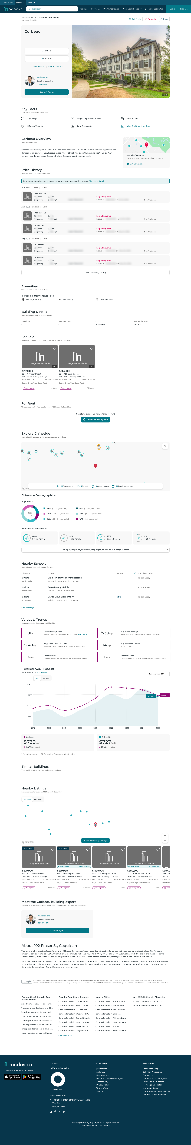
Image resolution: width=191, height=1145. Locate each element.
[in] (60, 1112)
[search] (52, 8)
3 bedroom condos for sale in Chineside (40, 1012)
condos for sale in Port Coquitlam (111, 1001)
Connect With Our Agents (155, 1078)
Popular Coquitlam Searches (73, 997)
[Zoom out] (165, 840)
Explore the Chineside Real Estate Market (35, 998)
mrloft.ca (31, 2)
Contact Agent (47, 92)
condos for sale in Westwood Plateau (75, 1014)
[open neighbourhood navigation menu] (141, 9)
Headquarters (102, 1075)
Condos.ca (8, 1070)
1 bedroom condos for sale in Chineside (39, 1008)
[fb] (56, 1112)
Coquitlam (34, 20)
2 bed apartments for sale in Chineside (39, 1020)
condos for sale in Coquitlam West (74, 1001)
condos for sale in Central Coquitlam (75, 1018)
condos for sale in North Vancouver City (114, 1030)
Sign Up (184, 9)
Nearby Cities (103, 997)
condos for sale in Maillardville (72, 1010)
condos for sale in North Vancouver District (116, 1022)
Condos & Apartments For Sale (157, 1091)
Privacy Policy (102, 1085)
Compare (30, 388)
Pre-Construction (111, 9)
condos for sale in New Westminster (113, 1010)
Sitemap (100, 1091)
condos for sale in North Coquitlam (74, 1005)
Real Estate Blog (150, 1069)
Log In (173, 9)
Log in (102, 181)
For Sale (83, 9)
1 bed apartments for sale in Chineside (39, 1016)
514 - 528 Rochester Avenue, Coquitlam (151, 1005)
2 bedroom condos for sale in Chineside (40, 1004)
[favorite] (54, 348)
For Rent (95, 9)
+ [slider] (165, 681)
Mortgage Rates (150, 1088)
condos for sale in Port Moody (110, 1005)
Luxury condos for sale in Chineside (38, 1033)
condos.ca (20, 2)
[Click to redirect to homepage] (13, 9)
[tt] (52, 1112)
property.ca (8, 2)
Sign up (92, 181)
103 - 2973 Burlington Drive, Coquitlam (150, 1001)
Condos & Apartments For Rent (157, 1094)
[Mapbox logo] (28, 488)
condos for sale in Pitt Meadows (111, 1018)
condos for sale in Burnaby (108, 1014)
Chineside (25, 20)
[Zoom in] (165, 835)
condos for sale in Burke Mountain (74, 1026)
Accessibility (102, 1081)
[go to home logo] (18, 1064)
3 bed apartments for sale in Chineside (39, 1024)
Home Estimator (155, 9)
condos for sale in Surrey (107, 1026)
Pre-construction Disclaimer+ (96, 1125)
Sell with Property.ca (152, 1072)
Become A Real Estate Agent (109, 1078)
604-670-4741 (42, 84)
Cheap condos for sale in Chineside (38, 1029)
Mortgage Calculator (152, 1085)
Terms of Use (102, 1088)
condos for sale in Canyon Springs (74, 1030)
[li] (65, 1112)
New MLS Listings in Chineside (149, 997)
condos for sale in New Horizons (73, 1022)
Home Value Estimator (153, 1081)
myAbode (22, 1070)
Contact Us (148, 1075)
